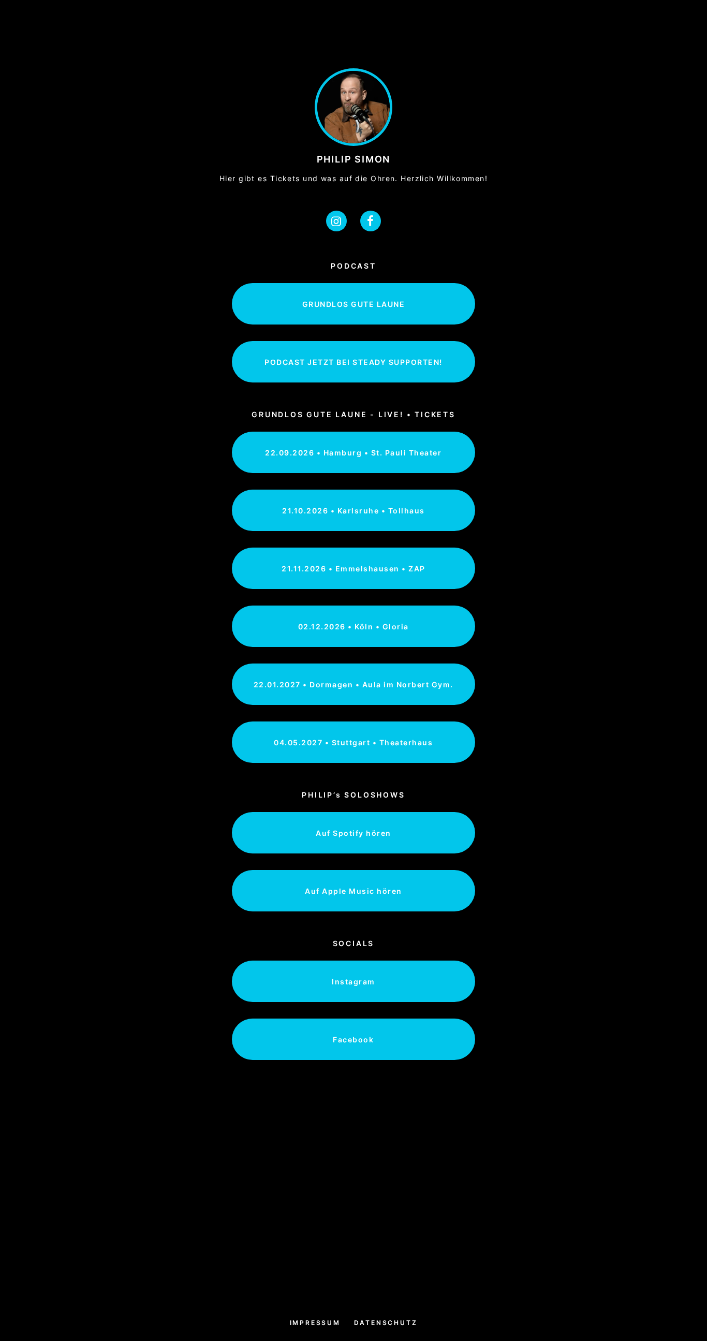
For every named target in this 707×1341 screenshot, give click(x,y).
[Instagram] (336, 221)
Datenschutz (386, 1323)
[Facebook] (370, 221)
